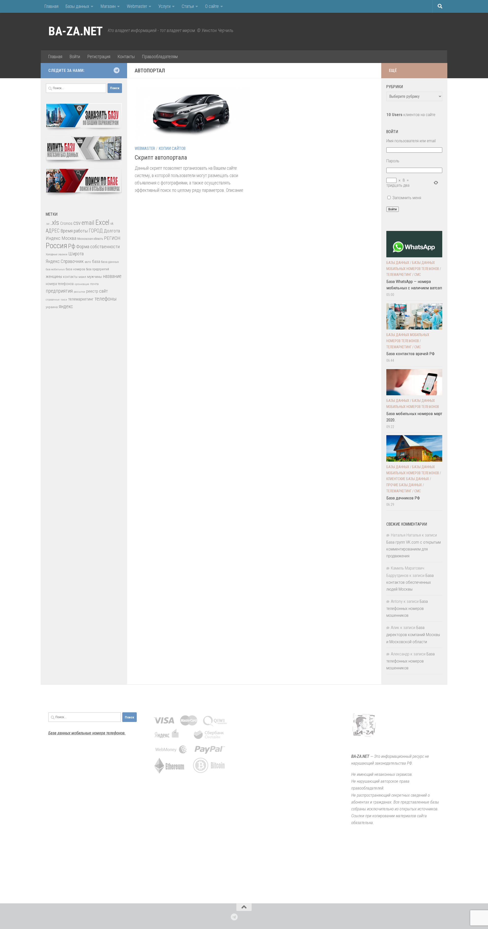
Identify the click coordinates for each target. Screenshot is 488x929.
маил (82, 277)
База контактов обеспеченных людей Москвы (410, 582)
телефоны (106, 299)
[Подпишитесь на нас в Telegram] (116, 70)
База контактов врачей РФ (410, 353)
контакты (70, 277)
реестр (92, 291)
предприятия (59, 291)
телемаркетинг (81, 299)
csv (77, 223)
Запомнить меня (406, 197)
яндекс (66, 306)
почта (94, 284)
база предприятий (97, 269)
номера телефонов (60, 284)
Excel (102, 222)
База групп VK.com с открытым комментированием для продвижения (413, 549)
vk (111, 223)
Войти (74, 56)
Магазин (108, 6)
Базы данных (77, 6)
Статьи (188, 6)
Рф (71, 246)
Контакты (126, 56)
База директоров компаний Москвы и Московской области (413, 634)
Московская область (90, 239)
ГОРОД (96, 231)
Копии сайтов (172, 148)
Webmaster (137, 6)
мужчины (94, 276)
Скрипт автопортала (161, 157)
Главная (51, 6)
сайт (103, 291)
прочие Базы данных (404, 485)
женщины (54, 276)
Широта (76, 254)
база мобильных (55, 269)
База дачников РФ (403, 497)
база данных (110, 262)
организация (82, 284)
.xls (54, 222)
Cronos (66, 223)
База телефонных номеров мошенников (407, 608)
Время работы (74, 231)
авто (88, 262)
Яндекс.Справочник (65, 261)
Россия (56, 245)
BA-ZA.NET (75, 31)
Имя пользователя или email (411, 140)
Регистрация (98, 56)
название (112, 276)
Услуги (164, 6)
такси (63, 299)
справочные (52, 299)
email (88, 222)
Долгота (112, 231)
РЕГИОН (112, 238)
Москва (69, 238)
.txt (47, 224)
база (96, 261)
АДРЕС (52, 231)
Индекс (53, 238)
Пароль (392, 160)
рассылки (79, 291)
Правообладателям (160, 56)
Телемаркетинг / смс (403, 275)
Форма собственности (98, 246)
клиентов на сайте (410, 114)
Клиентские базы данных (407, 479)
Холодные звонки (56, 254)
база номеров (75, 269)
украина (52, 307)
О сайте (212, 6)
